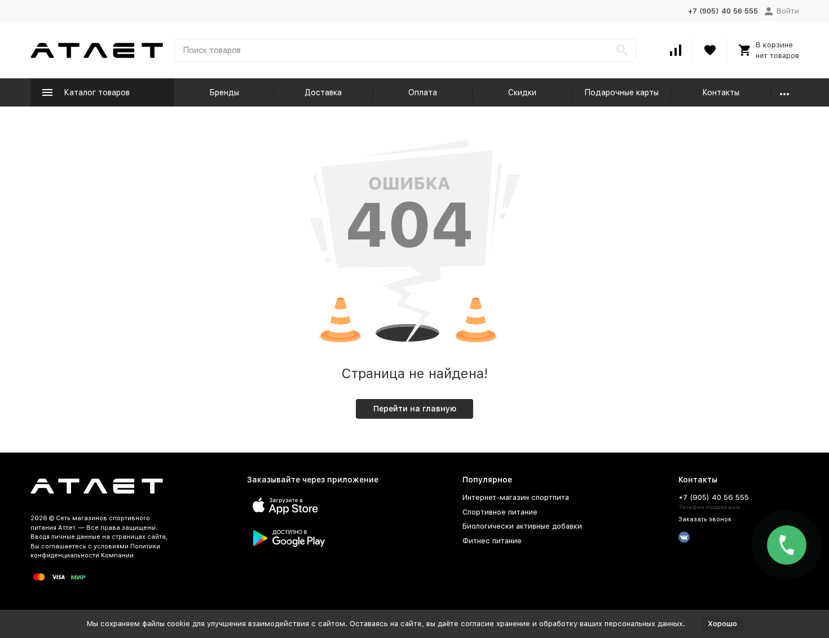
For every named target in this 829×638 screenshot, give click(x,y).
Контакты (720, 92)
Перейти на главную (414, 408)
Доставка (323, 92)
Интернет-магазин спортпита (515, 497)
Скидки (522, 92)
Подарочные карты (621, 92)
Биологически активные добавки (522, 526)
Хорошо (722, 623)
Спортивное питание (499, 512)
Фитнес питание (492, 541)
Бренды (224, 92)
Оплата (422, 92)
